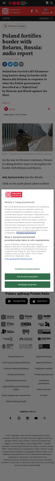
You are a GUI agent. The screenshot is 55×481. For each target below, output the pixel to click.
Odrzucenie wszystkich (27, 276)
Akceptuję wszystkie (27, 284)
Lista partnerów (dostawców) (18, 259)
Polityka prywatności (26, 233)
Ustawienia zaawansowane (27, 269)
